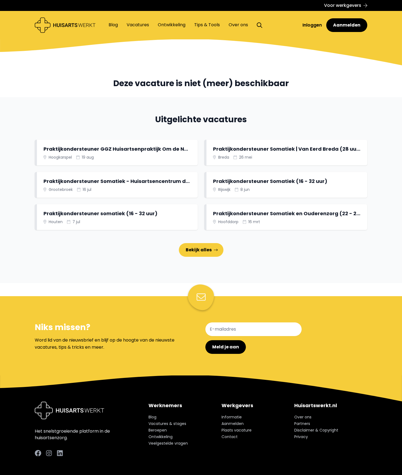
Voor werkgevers (342, 5)
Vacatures (138, 25)
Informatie (232, 417)
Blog (113, 25)
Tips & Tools (207, 25)
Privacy (301, 436)
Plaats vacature (237, 430)
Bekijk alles (199, 250)
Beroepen (157, 430)
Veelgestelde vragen (168, 443)
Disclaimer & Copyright (316, 430)
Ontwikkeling (171, 25)
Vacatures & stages (167, 423)
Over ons (238, 25)
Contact (230, 436)
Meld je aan (225, 347)
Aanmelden (346, 25)
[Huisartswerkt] (65, 25)
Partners (302, 423)
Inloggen (312, 25)
